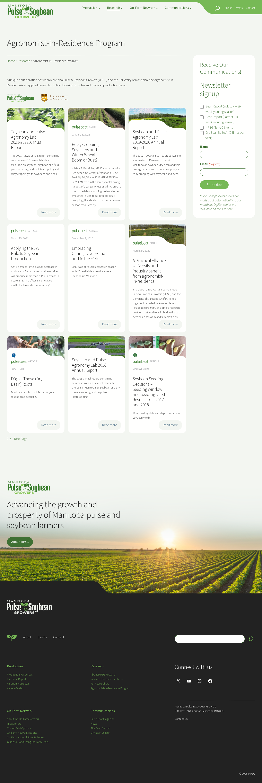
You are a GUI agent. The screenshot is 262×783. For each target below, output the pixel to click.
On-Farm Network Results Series (25, 738)
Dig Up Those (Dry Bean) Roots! (26, 381)
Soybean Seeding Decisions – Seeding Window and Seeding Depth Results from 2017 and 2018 (149, 392)
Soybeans (135, 355)
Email (210, 164)
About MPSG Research (103, 675)
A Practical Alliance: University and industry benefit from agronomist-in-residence (150, 271)
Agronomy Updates (18, 684)
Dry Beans (13, 355)
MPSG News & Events (219, 127)
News (94, 724)
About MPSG (20, 542)
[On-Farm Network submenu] (157, 8)
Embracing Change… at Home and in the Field (88, 253)
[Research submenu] (122, 8)
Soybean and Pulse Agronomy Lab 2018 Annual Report (89, 365)
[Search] (251, 639)
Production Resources (20, 675)
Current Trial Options (19, 728)
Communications (103, 711)
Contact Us (181, 719)
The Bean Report (16, 679)
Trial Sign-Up (14, 724)
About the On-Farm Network (23, 719)
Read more (50, 213)
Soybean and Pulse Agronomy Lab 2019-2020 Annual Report (150, 139)
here (230, 209)
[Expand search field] (217, 8)
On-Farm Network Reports (22, 733)
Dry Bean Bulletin (100, 733)
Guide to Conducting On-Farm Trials (27, 742)
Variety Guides (15, 688)
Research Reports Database (107, 679)
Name (204, 146)
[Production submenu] (99, 8)
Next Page (20, 439)
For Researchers (100, 684)
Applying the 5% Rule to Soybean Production (25, 253)
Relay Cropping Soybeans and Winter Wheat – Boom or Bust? (85, 152)
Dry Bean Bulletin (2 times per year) (225, 135)
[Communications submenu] (191, 8)
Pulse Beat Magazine (102, 719)
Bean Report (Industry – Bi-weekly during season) (223, 109)
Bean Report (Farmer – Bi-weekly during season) (222, 119)
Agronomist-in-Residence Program (110, 688)
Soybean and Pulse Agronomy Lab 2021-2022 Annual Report (28, 139)
